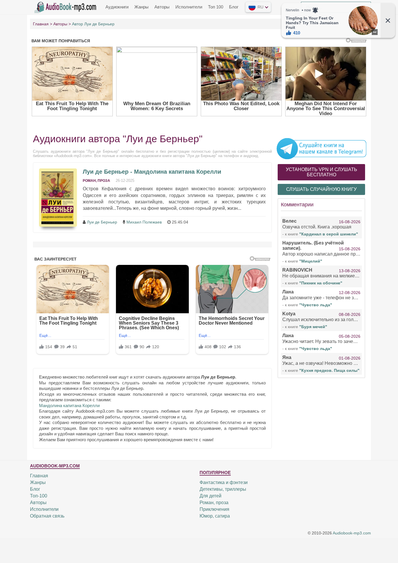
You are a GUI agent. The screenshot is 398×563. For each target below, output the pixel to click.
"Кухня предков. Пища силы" (329, 370)
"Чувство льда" (315, 304)
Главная (39, 475)
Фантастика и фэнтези (224, 482)
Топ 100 (215, 6)
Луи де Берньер (102, 222)
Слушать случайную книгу (321, 189)
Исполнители (188, 6)
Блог (233, 6)
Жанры (141, 6)
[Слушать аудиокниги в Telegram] (321, 148)
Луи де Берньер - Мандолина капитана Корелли (152, 171)
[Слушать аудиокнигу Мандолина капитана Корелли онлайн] (58, 197)
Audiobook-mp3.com (352, 533)
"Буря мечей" (313, 326)
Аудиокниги (116, 6)
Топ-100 (38, 495)
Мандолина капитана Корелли (69, 405)
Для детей (210, 495)
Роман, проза (96, 181)
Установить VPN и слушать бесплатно (321, 172)
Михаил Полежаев (144, 222)
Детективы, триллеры (223, 489)
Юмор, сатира (215, 515)
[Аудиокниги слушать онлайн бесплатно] (66, 6)
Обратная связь (47, 515)
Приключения (214, 509)
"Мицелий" (310, 261)
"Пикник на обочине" (320, 283)
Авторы (162, 6)
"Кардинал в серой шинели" (328, 234)
